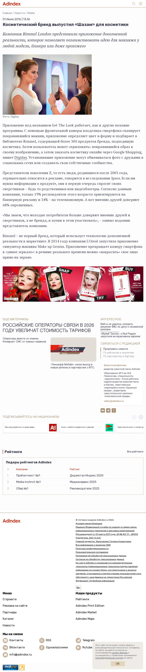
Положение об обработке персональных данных (101, 555)
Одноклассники (57, 647)
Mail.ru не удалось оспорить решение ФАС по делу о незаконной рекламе (122, 327)
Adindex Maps (85, 618)
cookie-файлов (119, 652)
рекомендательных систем (109, 658)
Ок (118, 663)
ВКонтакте (17, 647)
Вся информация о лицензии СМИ (93, 545)
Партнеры (10, 612)
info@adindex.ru (20, 654)
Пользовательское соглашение (92, 552)
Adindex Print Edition (90, 605)
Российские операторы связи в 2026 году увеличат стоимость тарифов (48, 328)
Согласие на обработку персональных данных (100, 559)
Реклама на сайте (15, 605)
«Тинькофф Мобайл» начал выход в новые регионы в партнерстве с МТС (72, 366)
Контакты (16, 640)
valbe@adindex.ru (114, 401)
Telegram (88, 640)
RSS (48, 640)
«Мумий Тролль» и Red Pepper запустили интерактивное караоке (120, 335)
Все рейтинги (135, 451)
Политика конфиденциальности (92, 548)
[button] (141, 417)
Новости (20, 13)
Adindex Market (86, 612)
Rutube (87, 647)
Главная (7, 13)
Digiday (20, 157)
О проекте (10, 599)
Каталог (8, 618)
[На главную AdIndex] (36, 520)
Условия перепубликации (89, 523)
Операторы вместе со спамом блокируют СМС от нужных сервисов (24, 340)
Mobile (31, 13)
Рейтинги (82, 599)
